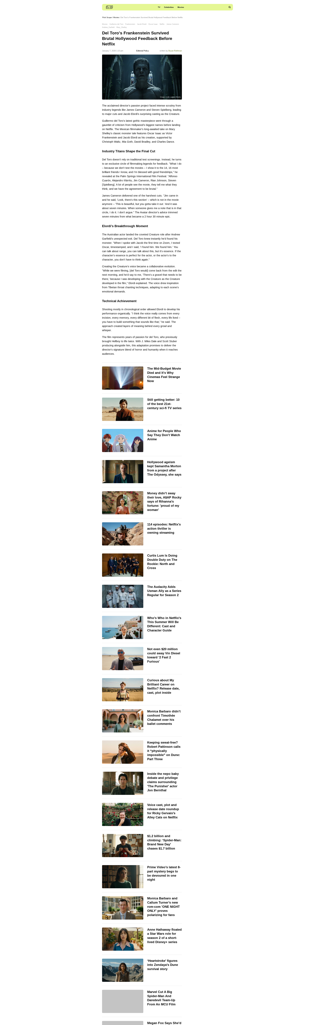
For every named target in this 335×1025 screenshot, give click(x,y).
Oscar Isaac (153, 24)
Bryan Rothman (175, 51)
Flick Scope (107, 17)
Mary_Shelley (121, 27)
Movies (181, 7)
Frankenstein (130, 24)
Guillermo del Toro (116, 24)
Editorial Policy (142, 51)
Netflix (162, 24)
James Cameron (172, 24)
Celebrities (169, 7)
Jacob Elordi (141, 24)
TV (159, 7)
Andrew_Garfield (108, 27)
